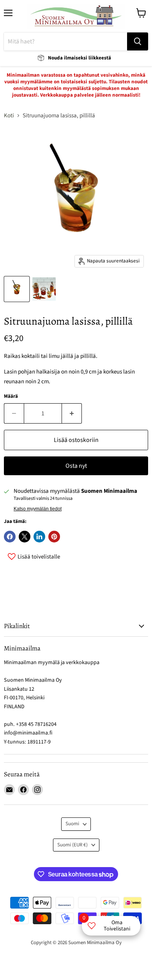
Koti (9, 115)
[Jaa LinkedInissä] (39, 536)
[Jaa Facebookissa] (10, 536)
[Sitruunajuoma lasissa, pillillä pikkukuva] (16, 289)
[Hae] (137, 41)
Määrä (11, 396)
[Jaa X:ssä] (24, 536)
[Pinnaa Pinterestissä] (54, 536)
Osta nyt (76, 466)
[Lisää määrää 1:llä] (72, 413)
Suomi (72, 823)
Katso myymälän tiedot (38, 509)
